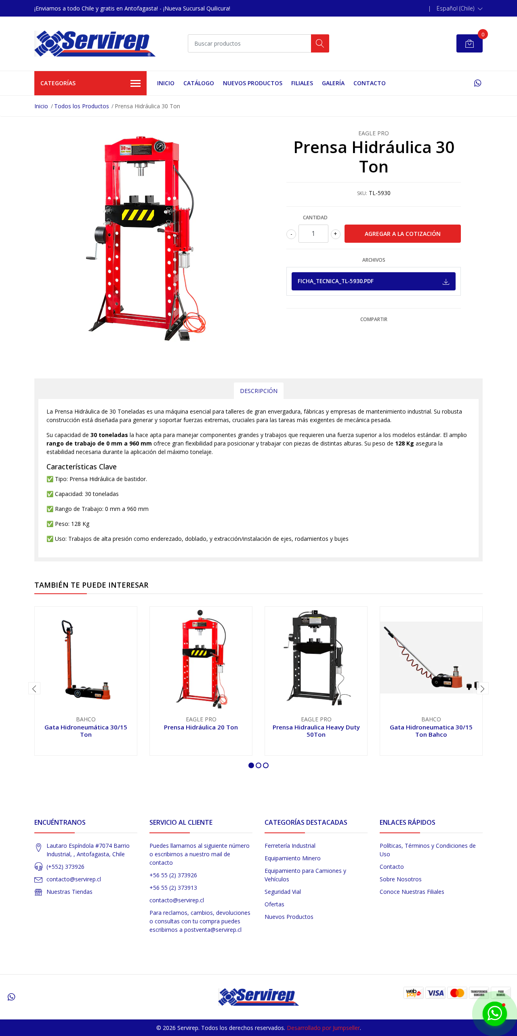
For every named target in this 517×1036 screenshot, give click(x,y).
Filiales (302, 83)
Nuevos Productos (252, 83)
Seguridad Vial (283, 891)
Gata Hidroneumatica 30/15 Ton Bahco (431, 730)
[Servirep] (95, 44)
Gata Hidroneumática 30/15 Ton (85, 730)
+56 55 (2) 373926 (173, 875)
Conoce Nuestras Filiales (412, 891)
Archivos (373, 259)
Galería (333, 83)
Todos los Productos (81, 106)
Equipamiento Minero (293, 858)
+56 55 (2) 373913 (173, 887)
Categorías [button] (58, 83)
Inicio (165, 83)
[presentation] (34, 688)
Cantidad (315, 217)
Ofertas (274, 904)
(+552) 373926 (65, 866)
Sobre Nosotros (401, 879)
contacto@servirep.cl (73, 879)
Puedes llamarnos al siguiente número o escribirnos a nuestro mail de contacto (199, 854)
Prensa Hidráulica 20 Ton (201, 727)
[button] (460, 8)
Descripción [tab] (258, 391)
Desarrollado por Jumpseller (323, 1028)
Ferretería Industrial (290, 845)
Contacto (369, 83)
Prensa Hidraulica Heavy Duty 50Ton (316, 730)
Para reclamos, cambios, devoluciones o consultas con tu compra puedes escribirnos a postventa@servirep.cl (199, 921)
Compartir (373, 319)
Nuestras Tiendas (69, 891)
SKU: (362, 193)
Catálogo (198, 83)
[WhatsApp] (478, 83)
